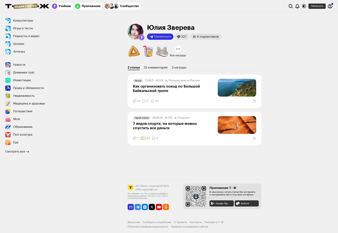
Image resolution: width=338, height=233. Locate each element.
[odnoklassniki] (166, 207)
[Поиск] (290, 6)
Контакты (196, 222)
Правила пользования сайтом (189, 226)
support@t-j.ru (150, 189)
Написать (317, 6)
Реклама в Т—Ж (214, 222)
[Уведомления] (297, 6)
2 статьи (134, 67)
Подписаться (162, 36)
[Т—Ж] (27, 6)
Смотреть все (15, 151)
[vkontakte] (145, 207)
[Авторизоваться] (330, 6)
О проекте (180, 222)
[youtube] (159, 207)
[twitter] (152, 207)
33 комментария (155, 67)
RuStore (245, 203)
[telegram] (138, 207)
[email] (131, 207)
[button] (141, 37)
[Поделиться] (254, 101)
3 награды (179, 67)
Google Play (222, 203)
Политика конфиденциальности (148, 226)
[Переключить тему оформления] (304, 6)
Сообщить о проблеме (156, 222)
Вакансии (134, 222)
